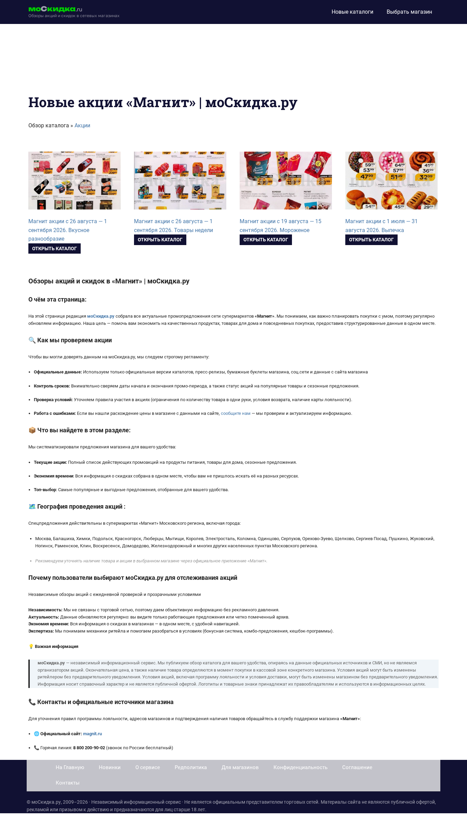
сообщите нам (236, 413)
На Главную (70, 767)
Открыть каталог (54, 248)
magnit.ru (92, 733)
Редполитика (191, 767)
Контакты (68, 783)
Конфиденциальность (300, 767)
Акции (82, 125)
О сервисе (147, 767)
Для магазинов (240, 767)
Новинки (110, 767)
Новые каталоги (352, 12)
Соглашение (357, 767)
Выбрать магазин (409, 12)
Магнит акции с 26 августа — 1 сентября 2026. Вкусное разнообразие (67, 230)
